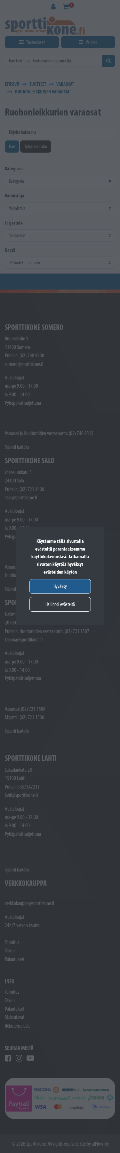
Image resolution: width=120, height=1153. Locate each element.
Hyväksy (60, 586)
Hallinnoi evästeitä (60, 604)
